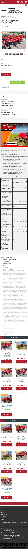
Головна (3, 511)
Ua (14, 2)
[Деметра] (21, 345)
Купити (6, 74)
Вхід (26, 5)
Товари (3, 513)
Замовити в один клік (18, 82)
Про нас (3, 516)
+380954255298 (5, 87)
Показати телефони (9, 531)
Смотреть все (13, 504)
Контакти (4, 514)
